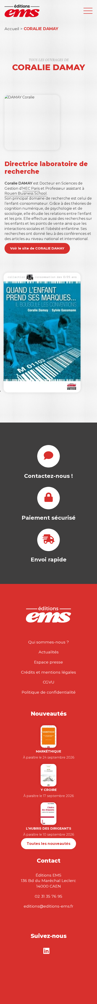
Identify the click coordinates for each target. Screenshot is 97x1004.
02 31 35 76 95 (48, 896)
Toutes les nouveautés (48, 843)
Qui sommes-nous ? (48, 642)
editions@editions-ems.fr (48, 906)
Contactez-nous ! (48, 476)
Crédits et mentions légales (48, 672)
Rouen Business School (26, 193)
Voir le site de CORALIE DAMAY (37, 248)
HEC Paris (31, 188)
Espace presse (48, 662)
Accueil (12, 28)
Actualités (49, 652)
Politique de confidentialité (49, 692)
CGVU (48, 682)
